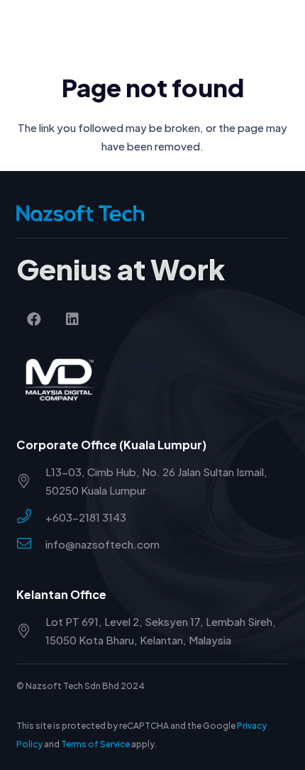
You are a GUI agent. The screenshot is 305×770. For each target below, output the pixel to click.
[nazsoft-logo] (67, 28)
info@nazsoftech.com (102, 544)
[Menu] (286, 28)
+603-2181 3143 (85, 517)
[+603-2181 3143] (30, 517)
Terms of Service (95, 744)
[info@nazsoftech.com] (30, 544)
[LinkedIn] (72, 319)
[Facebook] (34, 319)
